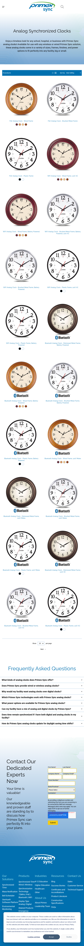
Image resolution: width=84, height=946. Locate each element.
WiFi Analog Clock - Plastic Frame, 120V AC (62, 287)
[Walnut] (26, 124)
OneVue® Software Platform (10, 900)
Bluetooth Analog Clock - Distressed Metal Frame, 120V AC (63, 571)
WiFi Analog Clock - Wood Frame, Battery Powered (21, 231)
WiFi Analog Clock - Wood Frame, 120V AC (62, 176)
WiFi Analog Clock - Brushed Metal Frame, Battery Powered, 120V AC (63, 232)
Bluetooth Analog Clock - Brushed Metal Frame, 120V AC (21, 627)
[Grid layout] (55, 72)
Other (37, 892)
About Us (40, 898)
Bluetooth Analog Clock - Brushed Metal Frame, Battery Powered (63, 402)
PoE (28, 894)
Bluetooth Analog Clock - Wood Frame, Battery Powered (21, 402)
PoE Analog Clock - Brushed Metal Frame (63, 121)
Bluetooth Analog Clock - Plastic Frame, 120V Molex (21, 570)
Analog (22, 904)
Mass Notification (10, 891)
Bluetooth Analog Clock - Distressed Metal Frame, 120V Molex (21, 517)
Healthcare (40, 889)
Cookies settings (34, 937)
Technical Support (75, 889)
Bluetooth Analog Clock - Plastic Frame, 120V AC (62, 626)
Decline (69, 937)
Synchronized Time (8, 886)
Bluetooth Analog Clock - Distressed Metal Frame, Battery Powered (63, 344)
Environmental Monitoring (8, 907)
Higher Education (42, 885)
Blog (53, 881)
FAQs (53, 907)
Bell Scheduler (8, 895)
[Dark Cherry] (17, 124)
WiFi (30, 897)
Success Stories (58, 885)
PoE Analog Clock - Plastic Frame (21, 176)
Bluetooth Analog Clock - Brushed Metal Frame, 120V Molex (63, 517)
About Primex (41, 902)
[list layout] (53, 72)
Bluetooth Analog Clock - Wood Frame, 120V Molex (63, 458)
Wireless (28, 885)
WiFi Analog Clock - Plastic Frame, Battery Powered (21, 344)
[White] (23, 179)
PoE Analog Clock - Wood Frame (21, 121)
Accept (51, 937)
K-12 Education (41, 881)
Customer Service (75, 885)
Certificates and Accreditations (58, 890)
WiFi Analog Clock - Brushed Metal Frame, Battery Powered (21, 288)
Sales (70, 881)
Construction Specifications (57, 901)
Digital (29, 904)
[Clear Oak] (23, 124)
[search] (62, 6)
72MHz (22, 894)
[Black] (20, 179)
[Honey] (20, 124)
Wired (21, 885)
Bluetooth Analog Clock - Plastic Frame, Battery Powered (21, 459)
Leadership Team (42, 906)
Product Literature (59, 896)
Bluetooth (23, 897)
